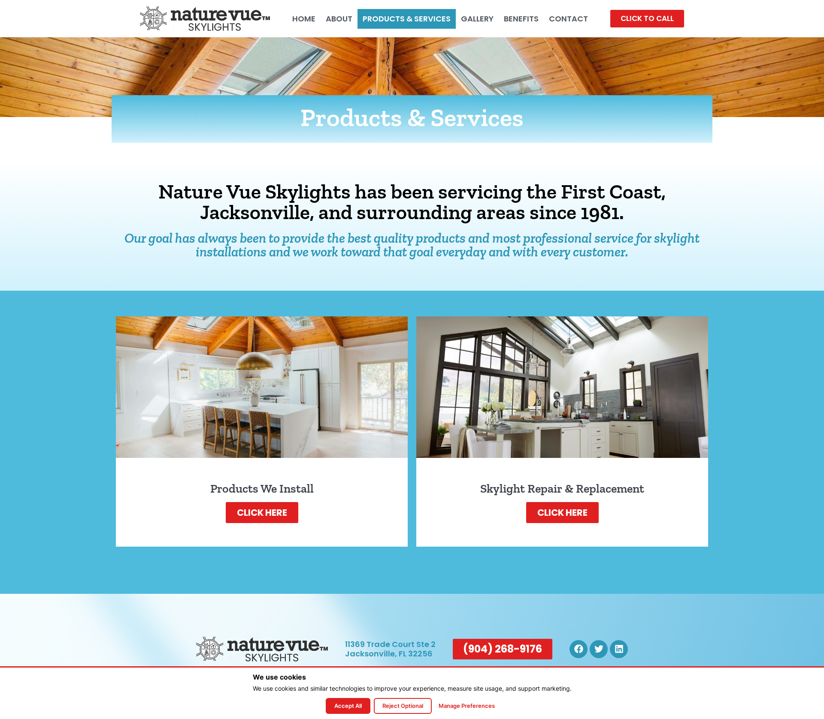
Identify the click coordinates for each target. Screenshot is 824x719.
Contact (568, 18)
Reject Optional (402, 705)
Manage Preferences (467, 705)
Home (303, 18)
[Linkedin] (619, 649)
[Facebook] (579, 649)
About (339, 18)
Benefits (521, 18)
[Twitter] (599, 649)
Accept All (348, 705)
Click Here (262, 512)
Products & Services (407, 18)
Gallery (477, 18)
